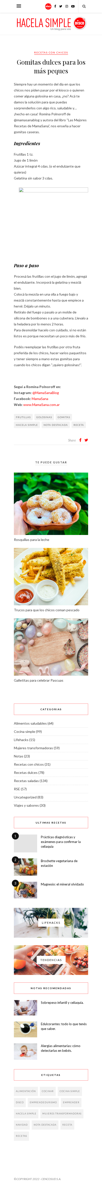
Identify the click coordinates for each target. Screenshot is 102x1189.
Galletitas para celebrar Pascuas (38, 680)
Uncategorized (25, 797)
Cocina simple (24, 731)
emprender (71, 1102)
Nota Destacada (56, 424)
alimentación (26, 1091)
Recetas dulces (26, 772)
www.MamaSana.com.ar (41, 404)
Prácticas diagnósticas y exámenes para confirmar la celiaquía (61, 841)
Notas (18, 756)
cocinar (48, 1091)
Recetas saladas (26, 781)
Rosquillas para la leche (31, 539)
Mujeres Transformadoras (61, 1113)
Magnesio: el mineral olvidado (62, 884)
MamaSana (40, 398)
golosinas (44, 417)
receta (79, 424)
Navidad (22, 1124)
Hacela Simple (27, 424)
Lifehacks (21, 740)
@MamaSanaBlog (45, 393)
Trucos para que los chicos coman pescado (46, 610)
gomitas (64, 417)
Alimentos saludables (30, 723)
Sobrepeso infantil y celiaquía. (62, 1003)
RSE (17, 789)
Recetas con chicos (51, 52)
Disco (20, 1102)
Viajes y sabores (26, 805)
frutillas (23, 417)
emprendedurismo (43, 1102)
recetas (21, 1136)
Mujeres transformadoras (33, 748)
